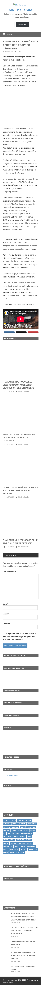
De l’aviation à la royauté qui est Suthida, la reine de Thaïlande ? (24, 931)
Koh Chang (7, 837)
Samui (16, 846)
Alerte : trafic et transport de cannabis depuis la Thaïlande (20, 437)
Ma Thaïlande (12, 775)
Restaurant (7, 846)
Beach (14, 824)
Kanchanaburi (26, 833)
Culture (15, 827)
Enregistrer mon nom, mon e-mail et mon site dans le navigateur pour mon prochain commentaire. (20, 636)
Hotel (32, 830)
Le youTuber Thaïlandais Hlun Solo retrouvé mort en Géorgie (20, 490)
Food (14, 830)
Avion (28, 821)
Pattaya (29, 840)
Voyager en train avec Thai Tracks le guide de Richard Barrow (23, 955)
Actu (19, 52)
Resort (29, 843)
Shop (23, 846)
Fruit (20, 830)
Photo (5, 843)
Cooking (6, 827)
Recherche (22, 24)
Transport (32, 850)
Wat (17, 853)
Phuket (13, 843)
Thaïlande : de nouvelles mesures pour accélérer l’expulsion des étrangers (18, 385)
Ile (4, 833)
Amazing (21, 821)
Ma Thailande (20, 10)
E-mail (6, 614)
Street (5, 850)
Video (5, 853)
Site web (6, 623)
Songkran (31, 846)
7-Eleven (6, 821)
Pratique (21, 843)
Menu (10, 34)
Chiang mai (31, 824)
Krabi (16, 837)
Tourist (23, 850)
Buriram (22, 824)
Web (22, 853)
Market (23, 837)
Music (12, 840)
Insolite (11, 833)
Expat (22, 827)
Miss (29, 837)
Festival (6, 830)
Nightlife (20, 840)
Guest (26, 830)
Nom (5, 604)
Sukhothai (14, 850)
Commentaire (9, 571)
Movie (5, 840)
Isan (17, 833)
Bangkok (6, 824)
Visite (12, 853)
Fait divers (31, 827)
